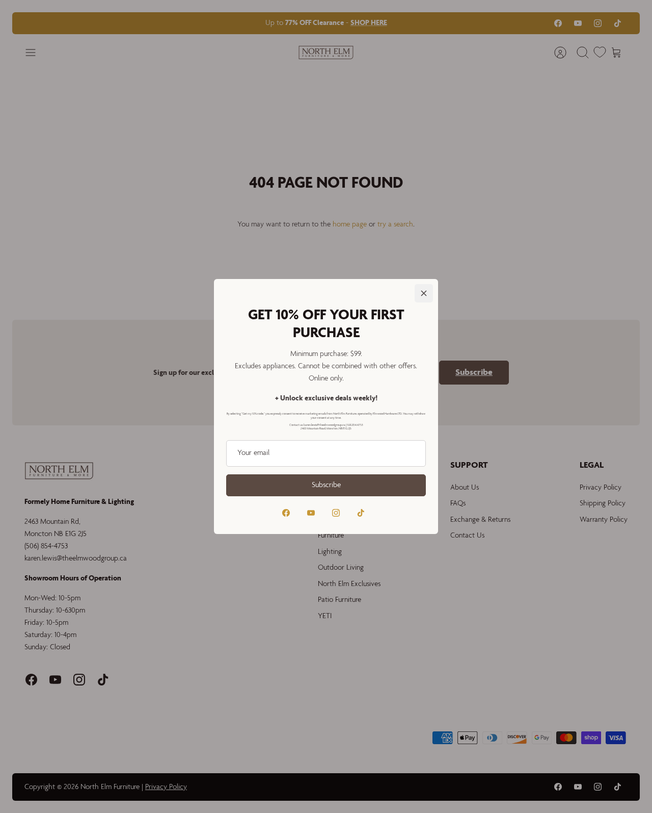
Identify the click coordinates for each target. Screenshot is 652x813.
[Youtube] (311, 513)
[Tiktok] (361, 513)
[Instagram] (336, 513)
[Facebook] (286, 513)
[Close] (424, 293)
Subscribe (326, 485)
